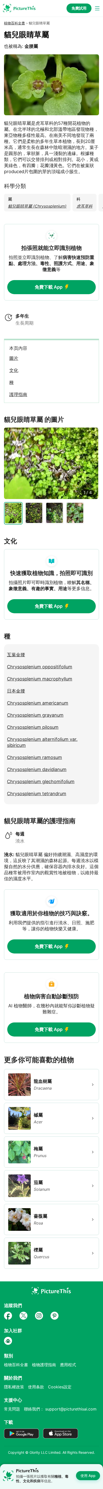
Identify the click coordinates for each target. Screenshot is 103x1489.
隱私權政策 (14, 1386)
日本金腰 (16, 691)
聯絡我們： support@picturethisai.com (60, 1408)
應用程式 (68, 1364)
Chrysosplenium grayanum (35, 715)
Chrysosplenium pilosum (32, 727)
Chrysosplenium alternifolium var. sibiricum (42, 742)
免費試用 (79, 8)
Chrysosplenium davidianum (36, 769)
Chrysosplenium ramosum (34, 757)
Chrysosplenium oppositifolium (39, 666)
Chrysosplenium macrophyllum (39, 678)
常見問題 (12, 1408)
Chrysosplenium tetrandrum (36, 793)
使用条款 (36, 1386)
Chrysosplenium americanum (37, 703)
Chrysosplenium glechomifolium (40, 781)
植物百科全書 (14, 23)
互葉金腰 (16, 654)
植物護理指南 (44, 1364)
